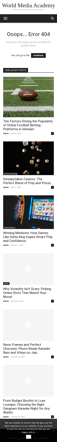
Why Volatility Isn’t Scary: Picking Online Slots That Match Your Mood (27, 293)
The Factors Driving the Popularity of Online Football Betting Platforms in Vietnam (28, 125)
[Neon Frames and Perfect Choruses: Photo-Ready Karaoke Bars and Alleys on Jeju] (28, 325)
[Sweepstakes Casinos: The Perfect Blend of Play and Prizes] (28, 158)
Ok (28, 437)
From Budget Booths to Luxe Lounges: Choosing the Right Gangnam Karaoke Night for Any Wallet (26, 406)
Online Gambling (10, 174)
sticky (6, 116)
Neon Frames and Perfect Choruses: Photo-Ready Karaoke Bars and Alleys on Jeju (26, 348)
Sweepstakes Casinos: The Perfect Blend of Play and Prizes (27, 181)
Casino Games (9, 227)
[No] (53, 430)
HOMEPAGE (38, 55)
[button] (5, 18)
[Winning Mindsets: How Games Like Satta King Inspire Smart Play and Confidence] (28, 212)
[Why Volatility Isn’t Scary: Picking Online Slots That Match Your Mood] (28, 269)
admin (6, 133)
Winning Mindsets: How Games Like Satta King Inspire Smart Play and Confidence (28, 237)
